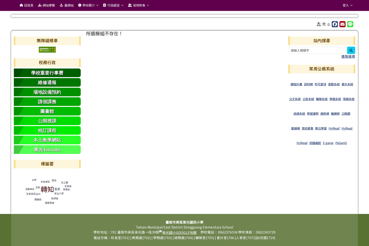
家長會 (68, 186)
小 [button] (328, 24)
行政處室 (113, 5)
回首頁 (28, 5)
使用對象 (139, 5)
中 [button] (324, 23)
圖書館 (38, 199)
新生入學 (59, 193)
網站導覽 (49, 5)
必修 (34, 179)
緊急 (54, 180)
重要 (57, 189)
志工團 (64, 182)
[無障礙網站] (47, 49)
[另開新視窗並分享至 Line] (350, 24)
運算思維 (49, 202)
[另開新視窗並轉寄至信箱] (342, 24)
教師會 (54, 198)
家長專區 (45, 181)
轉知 (47, 189)
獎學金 (66, 189)
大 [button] (319, 23)
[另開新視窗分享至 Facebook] (335, 24)
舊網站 (69, 5)
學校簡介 (88, 5)
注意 (37, 187)
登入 (346, 5)
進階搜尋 (348, 56)
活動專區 (29, 189)
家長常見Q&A (33, 193)
